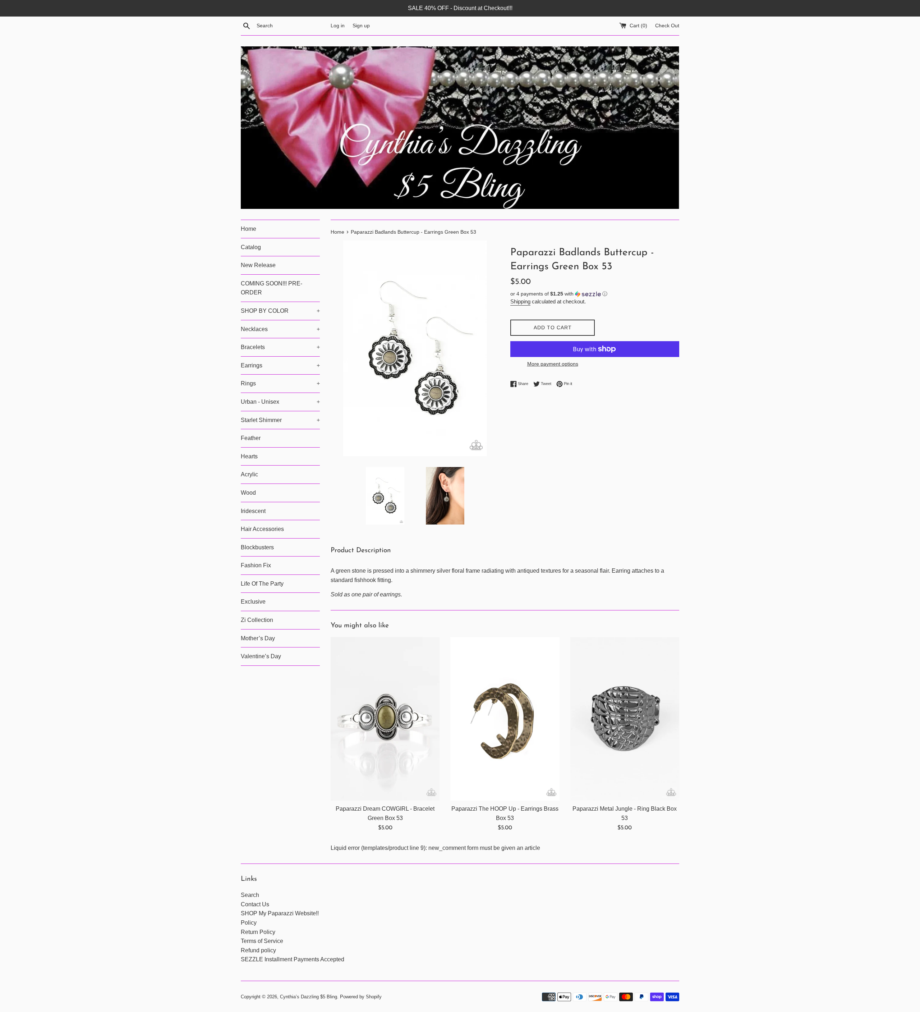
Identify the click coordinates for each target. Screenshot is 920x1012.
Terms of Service (262, 941)
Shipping (520, 301)
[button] (594, 293)
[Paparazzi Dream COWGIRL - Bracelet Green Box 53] (385, 719)
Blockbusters (257, 547)
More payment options (552, 364)
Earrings (280, 365)
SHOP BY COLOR (280, 311)
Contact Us (255, 904)
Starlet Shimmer (280, 420)
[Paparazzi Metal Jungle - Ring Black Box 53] (624, 719)
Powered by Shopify (361, 996)
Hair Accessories (262, 529)
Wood (248, 493)
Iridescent (253, 511)
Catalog (251, 247)
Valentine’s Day (261, 656)
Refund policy (258, 950)
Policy (249, 923)
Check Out (667, 25)
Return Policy (258, 932)
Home (248, 229)
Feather (251, 438)
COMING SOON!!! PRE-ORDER (271, 288)
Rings (280, 383)
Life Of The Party (262, 584)
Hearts (249, 456)
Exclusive (253, 602)
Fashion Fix (256, 565)
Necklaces (280, 329)
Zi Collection (257, 620)
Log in (338, 25)
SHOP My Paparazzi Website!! (280, 913)
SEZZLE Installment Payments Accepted (292, 959)
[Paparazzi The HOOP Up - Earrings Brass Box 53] (504, 719)
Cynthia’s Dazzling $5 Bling (308, 996)
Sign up (361, 25)
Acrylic (249, 474)
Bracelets (280, 347)
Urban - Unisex (280, 402)
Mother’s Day (258, 638)
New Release (258, 265)
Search (250, 895)
